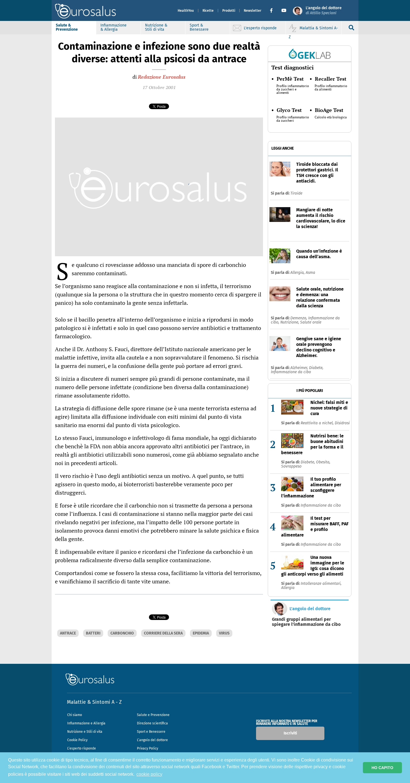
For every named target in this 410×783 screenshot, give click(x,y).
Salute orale (310, 322)
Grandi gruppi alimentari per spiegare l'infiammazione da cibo (306, 622)
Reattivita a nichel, (318, 423)
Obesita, (323, 462)
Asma (310, 272)
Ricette (208, 11)
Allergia (288, 587)
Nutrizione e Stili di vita (84, 732)
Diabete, (316, 367)
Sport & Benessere (199, 27)
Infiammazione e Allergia (86, 723)
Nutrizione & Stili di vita (156, 27)
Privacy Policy (147, 748)
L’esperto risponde (81, 748)
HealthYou (186, 11)
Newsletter (252, 11)
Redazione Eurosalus (161, 76)
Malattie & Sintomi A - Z (94, 702)
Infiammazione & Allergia (113, 27)
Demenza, (299, 318)
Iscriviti (290, 733)
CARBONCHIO (122, 633)
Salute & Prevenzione (67, 27)
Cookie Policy (77, 740)
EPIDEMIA (201, 633)
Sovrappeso (291, 466)
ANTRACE (68, 633)
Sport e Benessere (151, 732)
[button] (273, 10)
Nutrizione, (290, 322)
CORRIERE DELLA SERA (163, 633)
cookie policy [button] (149, 774)
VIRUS (224, 633)
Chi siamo (74, 715)
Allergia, (298, 272)
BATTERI (93, 633)
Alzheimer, (299, 367)
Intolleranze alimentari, (321, 583)
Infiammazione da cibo (291, 372)
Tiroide (296, 193)
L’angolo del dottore (152, 740)
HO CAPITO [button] (382, 767)
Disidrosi (342, 423)
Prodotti (228, 11)
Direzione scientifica (152, 723)
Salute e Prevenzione (153, 715)
